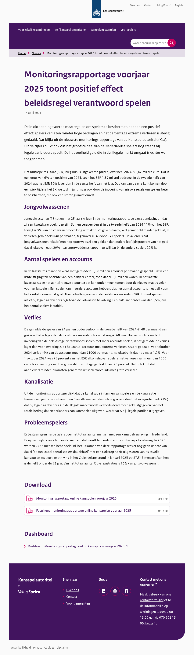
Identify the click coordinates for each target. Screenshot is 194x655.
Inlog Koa (162, 6)
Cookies (49, 647)
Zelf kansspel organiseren (71, 29)
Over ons (135, 5)
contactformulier (151, 600)
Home (22, 53)
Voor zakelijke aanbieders (34, 29)
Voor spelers (128, 29)
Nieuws (36, 53)
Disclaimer (63, 647)
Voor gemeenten (78, 603)
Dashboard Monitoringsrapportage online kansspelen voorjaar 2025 (78, 547)
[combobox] (153, 42)
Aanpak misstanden (103, 29)
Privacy (37, 647)
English (179, 5)
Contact (148, 5)
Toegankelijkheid (20, 647)
